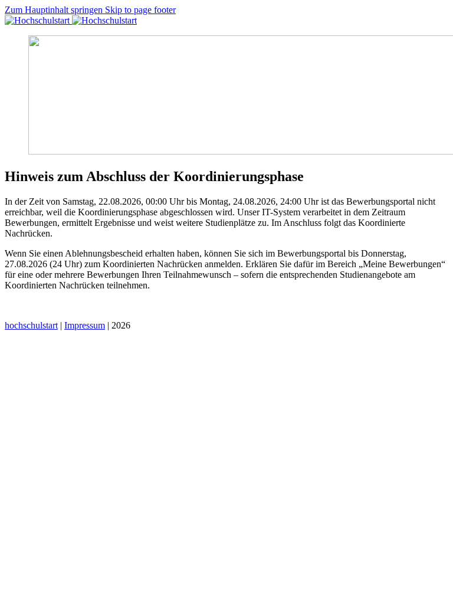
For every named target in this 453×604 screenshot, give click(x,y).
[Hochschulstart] (71, 20)
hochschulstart (31, 325)
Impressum (84, 325)
